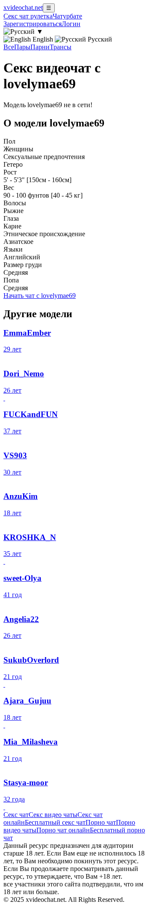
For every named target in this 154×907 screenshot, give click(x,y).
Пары (22, 47)
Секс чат (16, 814)
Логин (71, 23)
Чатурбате (67, 16)
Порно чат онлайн (63, 830)
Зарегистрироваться (32, 23)
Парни (40, 47)
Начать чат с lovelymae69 (39, 295)
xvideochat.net (23, 7)
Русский (99, 39)
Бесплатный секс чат (55, 822)
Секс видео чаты (53, 814)
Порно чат (101, 822)
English (43, 39)
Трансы (60, 47)
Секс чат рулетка (28, 16)
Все (8, 47)
